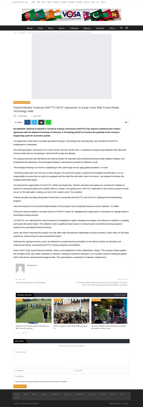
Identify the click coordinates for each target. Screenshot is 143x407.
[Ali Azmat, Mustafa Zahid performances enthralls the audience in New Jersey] (109, 311)
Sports (49, 2)
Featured (71, 2)
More (111, 28)
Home (33, 2)
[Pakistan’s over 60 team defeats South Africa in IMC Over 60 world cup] (34, 311)
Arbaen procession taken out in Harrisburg (30, 282)
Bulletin (79, 2)
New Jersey (96, 300)
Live (98, 2)
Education (17, 102)
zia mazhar (124, 403)
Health (86, 2)
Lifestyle (56, 2)
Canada (19, 300)
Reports (64, 2)
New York (57, 300)
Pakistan (26, 102)
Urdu (38, 2)
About (103, 2)
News (43, 2)
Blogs (93, 2)
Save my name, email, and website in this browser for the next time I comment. (41, 381)
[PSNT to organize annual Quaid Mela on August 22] (71, 311)
